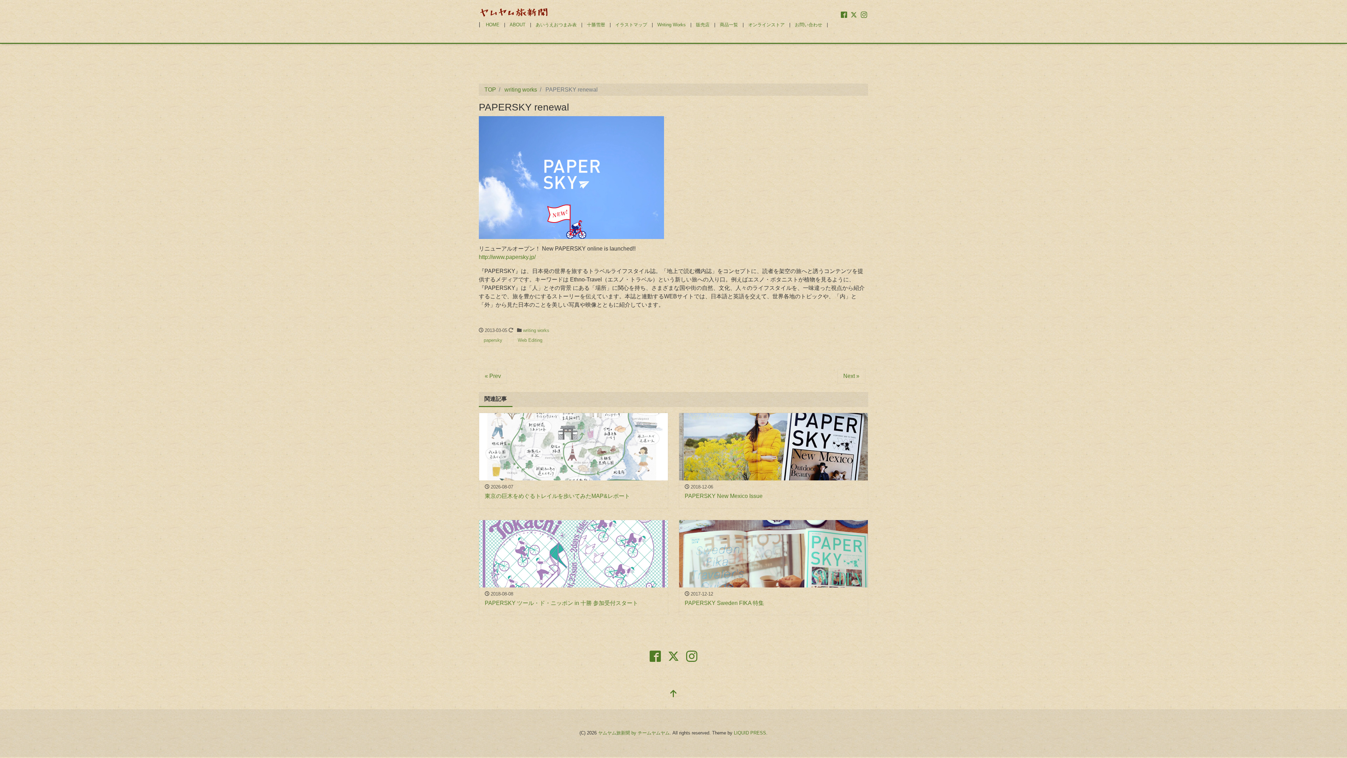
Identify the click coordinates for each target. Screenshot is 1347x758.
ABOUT (517, 24)
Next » (851, 376)
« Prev (493, 376)
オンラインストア (766, 24)
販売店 (703, 24)
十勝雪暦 (596, 24)
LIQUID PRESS (750, 733)
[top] (673, 694)
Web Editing (530, 340)
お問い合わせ (808, 24)
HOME (493, 24)
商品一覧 (729, 24)
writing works (536, 330)
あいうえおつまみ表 (556, 24)
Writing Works (671, 24)
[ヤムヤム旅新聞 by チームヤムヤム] (514, 11)
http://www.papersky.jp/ (507, 257)
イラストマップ (631, 24)
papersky (493, 340)
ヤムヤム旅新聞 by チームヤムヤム (634, 733)
